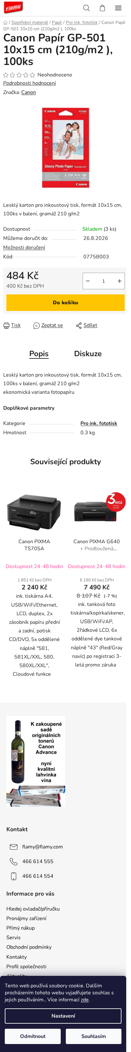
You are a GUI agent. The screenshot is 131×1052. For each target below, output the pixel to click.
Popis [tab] (39, 354)
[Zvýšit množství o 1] (119, 281)
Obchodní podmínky (29, 947)
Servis (13, 937)
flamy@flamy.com (42, 846)
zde (85, 999)
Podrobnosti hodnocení (29, 83)
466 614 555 (37, 861)
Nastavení (63, 1016)
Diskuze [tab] (88, 354)
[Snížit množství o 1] (88, 281)
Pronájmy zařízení (26, 918)
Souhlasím (93, 1036)
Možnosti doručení (24, 247)
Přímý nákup (20, 928)
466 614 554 (37, 876)
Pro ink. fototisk (98, 423)
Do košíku (65, 302)
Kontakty (16, 957)
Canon (28, 92)
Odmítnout (32, 1036)
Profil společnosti (26, 966)
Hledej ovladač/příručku (33, 908)
